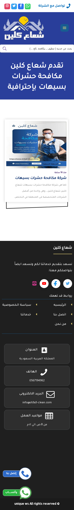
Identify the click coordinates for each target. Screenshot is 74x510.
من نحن (60, 324)
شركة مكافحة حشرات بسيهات (40, 178)
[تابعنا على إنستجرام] (34, 283)
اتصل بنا (59, 314)
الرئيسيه (60, 305)
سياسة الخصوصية (16, 305)
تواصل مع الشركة (51, 6)
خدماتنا (25, 314)
